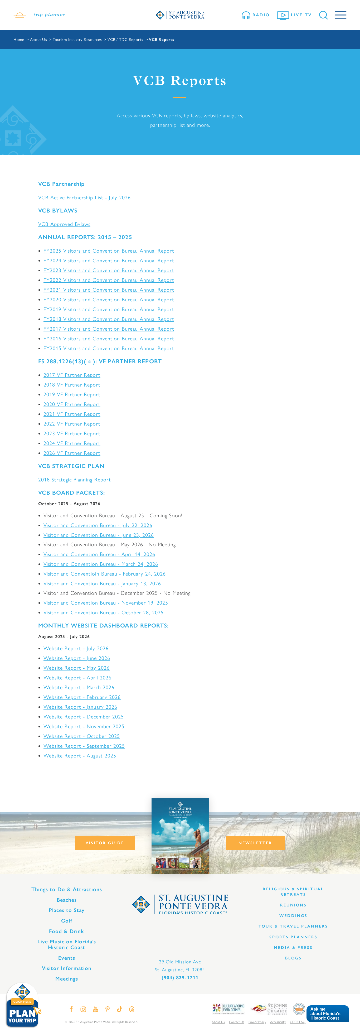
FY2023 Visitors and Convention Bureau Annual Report (108, 270)
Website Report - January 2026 (80, 706)
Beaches (67, 900)
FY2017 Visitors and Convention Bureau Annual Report (108, 328)
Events (66, 958)
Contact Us (236, 1021)
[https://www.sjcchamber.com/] (268, 1008)
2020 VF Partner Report (71, 404)
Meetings (66, 979)
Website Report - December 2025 (83, 716)
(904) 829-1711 (180, 978)
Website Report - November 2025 (83, 726)
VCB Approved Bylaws (64, 224)
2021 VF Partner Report (71, 413)
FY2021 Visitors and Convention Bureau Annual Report (108, 289)
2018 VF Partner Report (71, 384)
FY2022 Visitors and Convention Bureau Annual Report (108, 279)
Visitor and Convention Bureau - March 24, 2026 (100, 563)
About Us (218, 1021)
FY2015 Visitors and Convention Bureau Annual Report (108, 348)
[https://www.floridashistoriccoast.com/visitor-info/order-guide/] (180, 836)
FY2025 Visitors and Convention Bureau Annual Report (108, 250)
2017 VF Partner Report (71, 374)
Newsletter (255, 843)
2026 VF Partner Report (71, 452)
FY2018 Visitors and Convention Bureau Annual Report (108, 318)
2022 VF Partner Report (71, 423)
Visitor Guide (105, 843)
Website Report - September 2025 (84, 745)
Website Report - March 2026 (78, 687)
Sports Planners (293, 937)
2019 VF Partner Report (71, 394)
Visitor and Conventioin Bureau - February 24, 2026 (104, 573)
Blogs (293, 958)
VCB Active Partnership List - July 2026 (84, 197)
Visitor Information (66, 968)
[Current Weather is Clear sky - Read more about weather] (19, 15)
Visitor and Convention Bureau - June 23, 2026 (98, 534)
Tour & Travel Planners (293, 926)
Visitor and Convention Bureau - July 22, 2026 (97, 525)
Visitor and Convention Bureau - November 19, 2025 (105, 602)
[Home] (180, 15)
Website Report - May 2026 (76, 667)
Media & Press (293, 947)
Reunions (293, 905)
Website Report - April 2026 (77, 677)
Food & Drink (66, 931)
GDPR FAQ (297, 1021)
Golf (66, 921)
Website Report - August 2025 (79, 755)
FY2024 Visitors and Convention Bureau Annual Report (108, 260)
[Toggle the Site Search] (323, 15)
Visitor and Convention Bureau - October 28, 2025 (103, 612)
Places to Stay (67, 910)
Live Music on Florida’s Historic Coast (66, 944)
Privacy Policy (257, 1021)
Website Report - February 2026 (82, 697)
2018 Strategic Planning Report (74, 479)
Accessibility (278, 1021)
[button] (327, 1013)
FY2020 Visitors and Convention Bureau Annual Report (108, 299)
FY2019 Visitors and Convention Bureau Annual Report (108, 309)
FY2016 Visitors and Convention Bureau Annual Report (108, 338)
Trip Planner (49, 15)
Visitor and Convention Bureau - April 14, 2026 (99, 554)
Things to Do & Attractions (66, 889)
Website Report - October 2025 (81, 736)
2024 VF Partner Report (71, 443)
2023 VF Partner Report (71, 433)
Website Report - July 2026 (76, 648)
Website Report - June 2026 (76, 658)
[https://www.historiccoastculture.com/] (228, 1008)
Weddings (293, 915)
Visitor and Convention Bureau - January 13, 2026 (102, 583)
